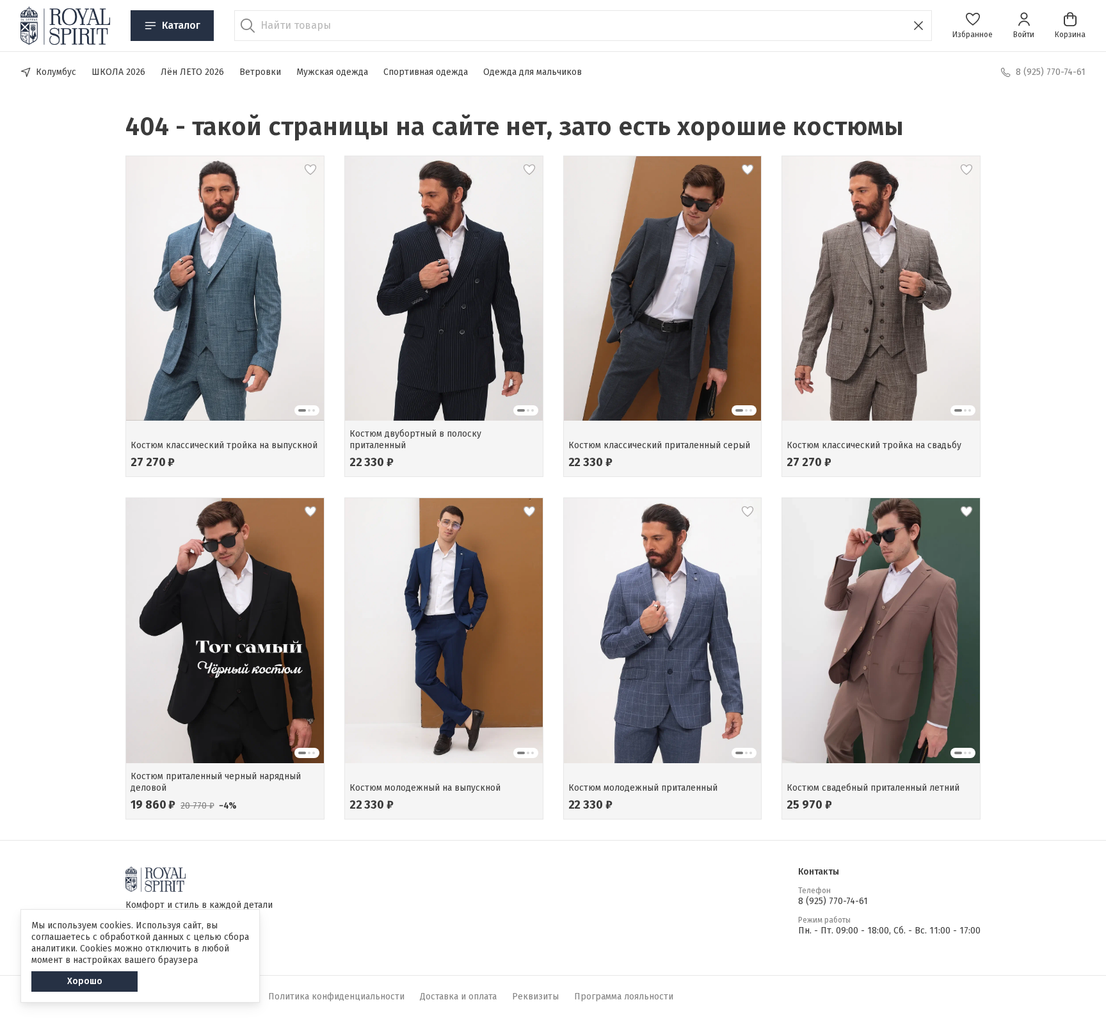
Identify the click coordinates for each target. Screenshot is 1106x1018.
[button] (972, 26)
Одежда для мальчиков (532, 72)
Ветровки (260, 72)
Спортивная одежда (425, 72)
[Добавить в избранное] (310, 170)
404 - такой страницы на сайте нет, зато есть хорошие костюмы (514, 126)
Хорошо (84, 981)
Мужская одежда (332, 72)
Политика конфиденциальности (336, 996)
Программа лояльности (623, 996)
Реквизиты (535, 996)
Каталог (181, 25)
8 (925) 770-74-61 (833, 901)
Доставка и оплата (458, 996)
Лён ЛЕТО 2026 (192, 72)
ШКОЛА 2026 (118, 72)
